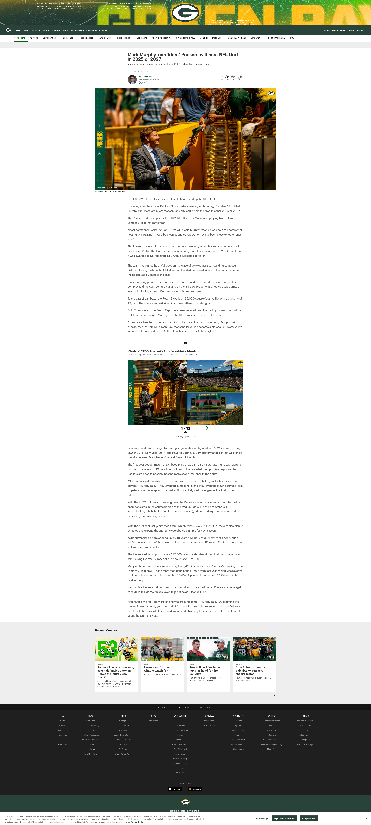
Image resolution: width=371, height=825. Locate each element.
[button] (182, 695)
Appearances (238, 721)
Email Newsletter (90, 754)
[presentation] (275, 695)
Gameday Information (271, 721)
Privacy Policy (137, 822)
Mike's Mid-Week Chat (91, 740)
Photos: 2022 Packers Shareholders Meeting (164, 351)
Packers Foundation (238, 744)
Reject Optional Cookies (284, 818)
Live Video (123, 730)
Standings (63, 735)
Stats (63, 740)
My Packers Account (305, 721)
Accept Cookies (309, 818)
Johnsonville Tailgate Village (272, 744)
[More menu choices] (111, 30)
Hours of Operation (180, 730)
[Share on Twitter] (227, 79)
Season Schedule (209, 721)
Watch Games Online (123, 754)
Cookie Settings (261, 818)
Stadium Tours (180, 740)
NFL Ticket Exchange (305, 744)
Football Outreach (238, 740)
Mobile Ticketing (305, 735)
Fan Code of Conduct (271, 740)
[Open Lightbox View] (185, 400)
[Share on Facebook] (222, 79)
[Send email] (233, 79)
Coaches (62, 725)
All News (91, 744)
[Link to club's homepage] (8, 29)
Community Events (238, 730)
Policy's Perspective (91, 735)
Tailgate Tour (238, 725)
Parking (180, 735)
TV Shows (123, 749)
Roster (62, 721)
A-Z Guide (180, 721)
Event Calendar (209, 725)
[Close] (366, 818)
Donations (238, 735)
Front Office (62, 744)
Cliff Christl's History (91, 725)
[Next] (207, 428)
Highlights (123, 721)
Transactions (63, 730)
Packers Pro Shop (180, 759)
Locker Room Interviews (123, 735)
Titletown (180, 768)
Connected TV (123, 725)
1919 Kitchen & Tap (180, 763)
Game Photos (152, 721)
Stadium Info (180, 725)
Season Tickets (305, 725)
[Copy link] (239, 77)
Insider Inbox (91, 721)
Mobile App (91, 749)
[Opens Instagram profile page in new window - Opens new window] (145, 82)
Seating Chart (271, 735)
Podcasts (123, 744)
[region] (185, 818)
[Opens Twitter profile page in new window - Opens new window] (141, 82)
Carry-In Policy (272, 730)
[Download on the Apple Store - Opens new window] (175, 789)
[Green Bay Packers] (185, 802)
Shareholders (238, 749)
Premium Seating (305, 730)
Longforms (91, 730)
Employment (180, 754)
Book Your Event (180, 749)
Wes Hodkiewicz (145, 76)
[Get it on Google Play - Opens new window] (194, 790)
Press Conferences (123, 740)
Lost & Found (180, 773)
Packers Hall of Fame (180, 744)
